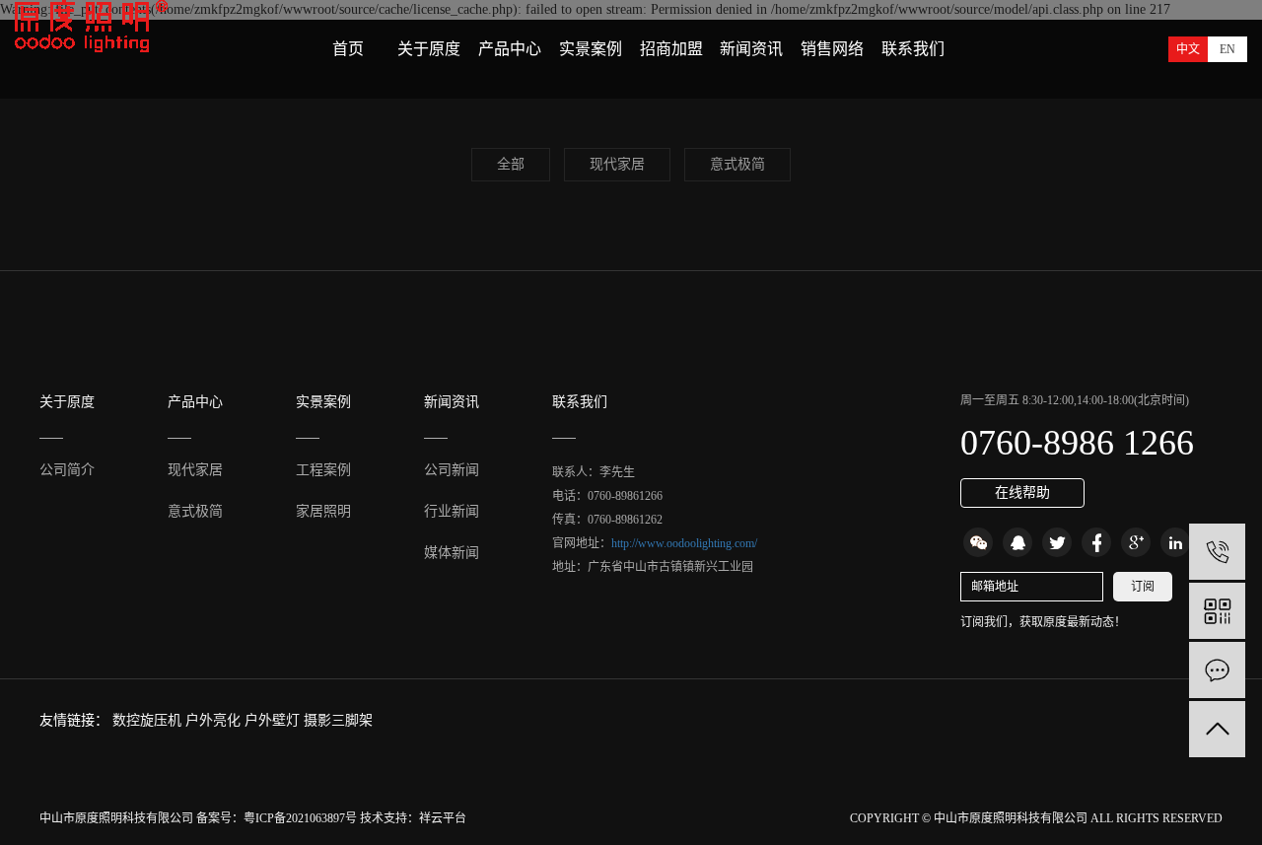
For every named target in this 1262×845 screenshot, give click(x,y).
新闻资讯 (751, 48)
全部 (511, 164)
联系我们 (913, 48)
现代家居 (617, 164)
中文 (1188, 49)
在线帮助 (1022, 492)
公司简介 (67, 469)
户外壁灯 (274, 720)
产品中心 (509, 48)
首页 (348, 48)
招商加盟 (671, 48)
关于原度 (428, 48)
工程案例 (323, 469)
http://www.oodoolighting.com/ (684, 543)
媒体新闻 (451, 552)
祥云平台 (442, 818)
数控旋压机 (148, 720)
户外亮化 (215, 720)
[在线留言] (1217, 670)
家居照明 (323, 511)
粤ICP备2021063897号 (300, 818)
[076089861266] (1217, 552)
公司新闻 (451, 469)
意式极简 (737, 164)
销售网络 (832, 48)
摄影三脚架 (338, 720)
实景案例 (590, 48)
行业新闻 (451, 511)
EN (1227, 49)
